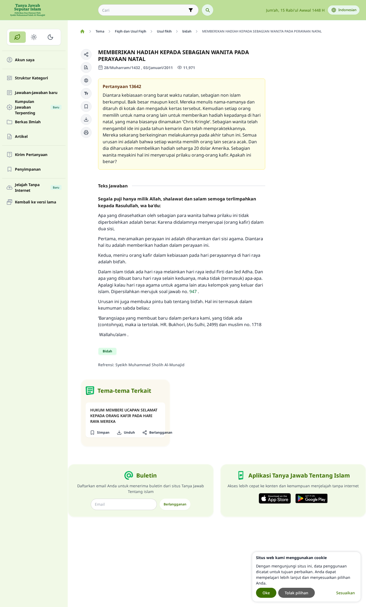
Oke (266, 592)
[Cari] (207, 10)
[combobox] (144, 10)
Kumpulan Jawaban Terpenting (37, 107)
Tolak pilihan (296, 592)
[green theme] (17, 37)
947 (193, 291)
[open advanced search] (191, 10)
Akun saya (24, 60)
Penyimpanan (28, 169)
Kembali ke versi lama (35, 202)
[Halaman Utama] (82, 31)
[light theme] (34, 37)
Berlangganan (175, 504)
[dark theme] (50, 37)
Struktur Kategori (31, 78)
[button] (86, 54)
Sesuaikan (345, 592)
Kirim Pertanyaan (31, 154)
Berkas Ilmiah (28, 122)
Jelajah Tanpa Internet (37, 187)
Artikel (21, 136)
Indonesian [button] (347, 10)
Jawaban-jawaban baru (36, 92)
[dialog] (306, 577)
